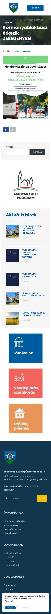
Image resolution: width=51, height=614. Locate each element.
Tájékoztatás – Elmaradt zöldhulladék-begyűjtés (29, 253)
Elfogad (10, 608)
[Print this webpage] (13, 129)
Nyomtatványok (11, 565)
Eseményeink (10, 585)
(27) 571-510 (19, 479)
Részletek (9, 601)
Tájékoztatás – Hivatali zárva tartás (33, 294)
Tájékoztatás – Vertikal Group (29, 275)
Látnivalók (9, 589)
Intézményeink (11, 525)
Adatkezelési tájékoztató (16, 486)
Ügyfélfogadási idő (37, 479)
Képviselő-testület (13, 529)
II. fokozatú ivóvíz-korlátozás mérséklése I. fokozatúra (31, 229)
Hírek (15, 20)
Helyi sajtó (9, 557)
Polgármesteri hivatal (14, 520)
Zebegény (27, 51)
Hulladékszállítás (12, 553)
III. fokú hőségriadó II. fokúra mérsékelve (33, 314)
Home (5, 20)
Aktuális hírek (21, 215)
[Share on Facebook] (6, 129)
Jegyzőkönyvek (11, 533)
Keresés (10, 146)
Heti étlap (9, 561)
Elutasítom (23, 608)
